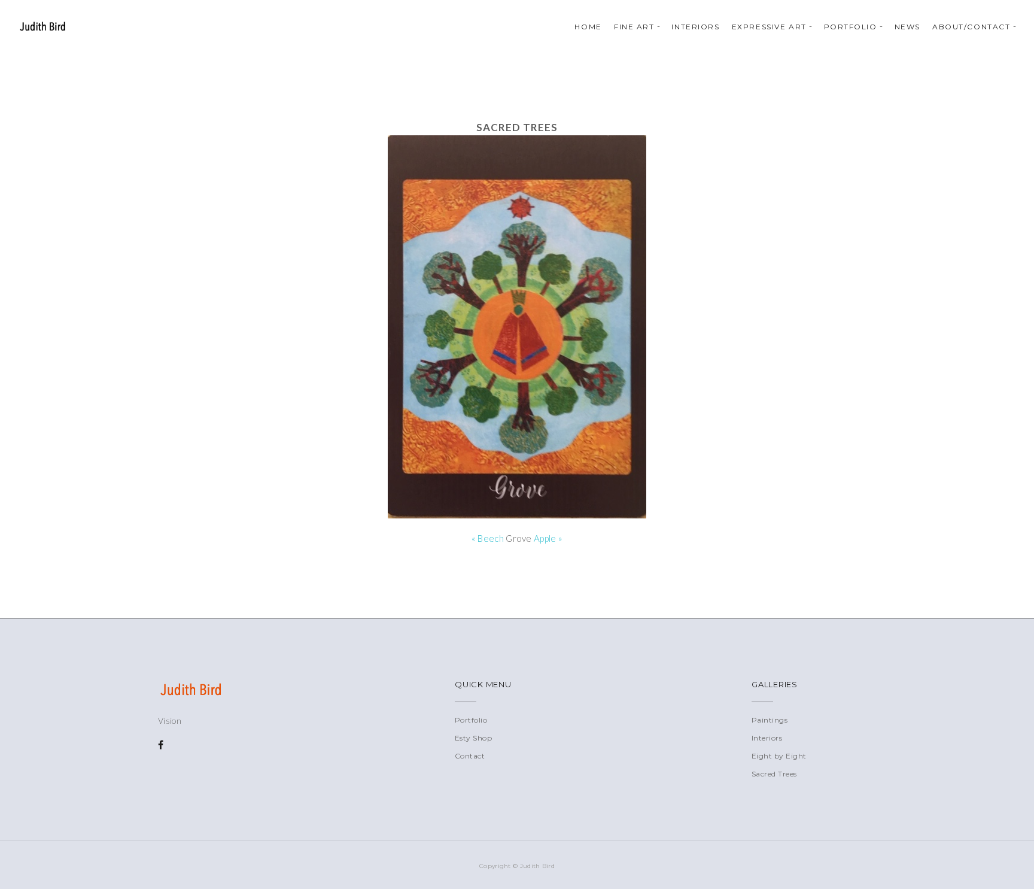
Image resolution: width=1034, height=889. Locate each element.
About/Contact (971, 26)
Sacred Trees (774, 773)
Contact (470, 755)
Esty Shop (473, 737)
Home (587, 26)
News (907, 26)
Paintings (769, 719)
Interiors (695, 26)
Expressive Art (769, 26)
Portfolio (850, 26)
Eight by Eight (779, 755)
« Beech (488, 538)
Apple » (548, 538)
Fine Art (634, 26)
